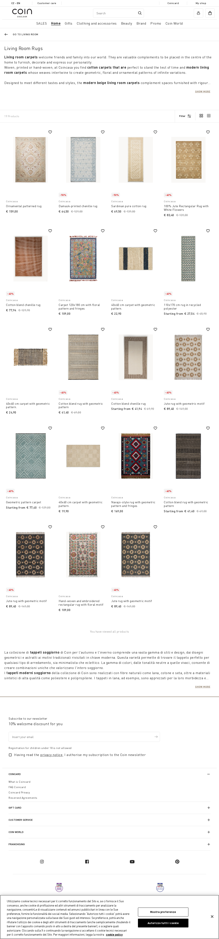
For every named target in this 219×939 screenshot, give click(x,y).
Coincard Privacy (19, 792)
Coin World (16, 832)
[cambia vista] (201, 116)
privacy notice (51, 755)
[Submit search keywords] (140, 13)
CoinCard (15, 774)
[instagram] (41, 861)
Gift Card (15, 807)
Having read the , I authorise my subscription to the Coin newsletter (80, 755)
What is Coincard (19, 781)
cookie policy (114, 934)
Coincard (173, 3)
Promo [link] (155, 23)
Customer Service (21, 819)
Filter (182, 116)
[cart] (210, 13)
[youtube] (132, 861)
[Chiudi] (212, 916)
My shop (201, 3)
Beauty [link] (126, 23)
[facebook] (87, 861)
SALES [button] (41, 23)
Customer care (46, 3)
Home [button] (56, 23)
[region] (109, 917)
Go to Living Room (25, 34)
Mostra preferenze (163, 912)
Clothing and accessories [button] (97, 23)
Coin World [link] (174, 23)
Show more (202, 91)
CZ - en (15, 3)
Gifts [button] (69, 23)
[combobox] (118, 13)
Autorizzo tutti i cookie (163, 923)
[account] (198, 13)
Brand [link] (141, 23)
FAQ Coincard (17, 787)
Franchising (17, 844)
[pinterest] (177, 861)
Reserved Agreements (23, 797)
